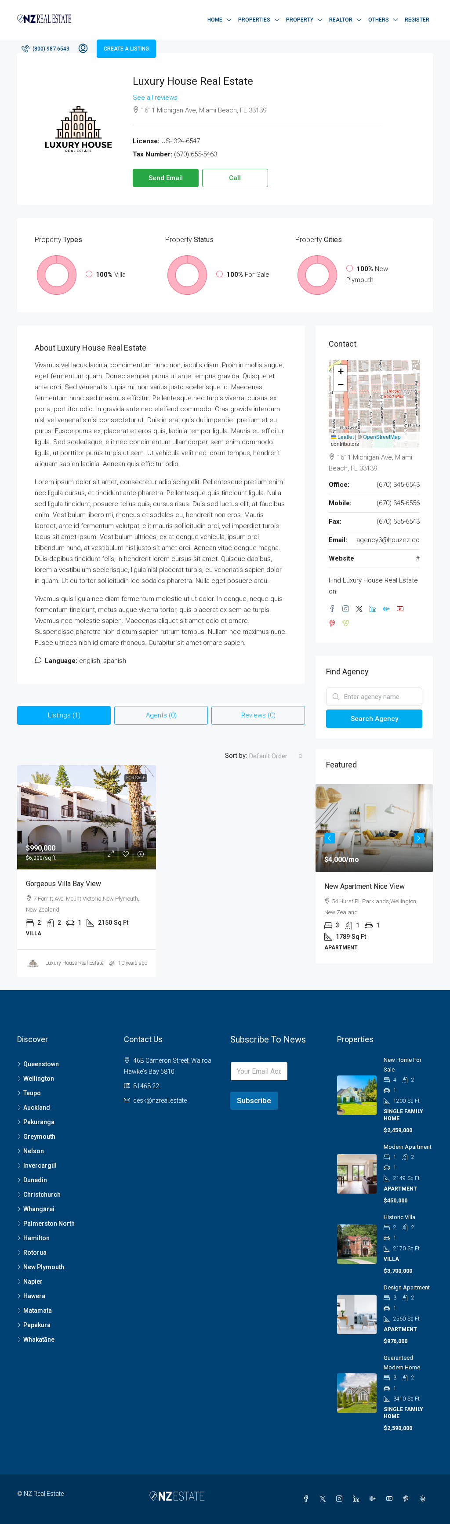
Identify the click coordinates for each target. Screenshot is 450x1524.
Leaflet (345, 436)
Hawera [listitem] (34, 1296)
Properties (254, 20)
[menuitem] (45, 48)
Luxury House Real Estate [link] (74, 963)
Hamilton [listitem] (36, 1238)
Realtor (340, 20)
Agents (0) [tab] (161, 715)
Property (299, 20)
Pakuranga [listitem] (38, 1122)
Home (214, 20)
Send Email (166, 178)
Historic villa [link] (399, 1217)
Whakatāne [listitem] (38, 1339)
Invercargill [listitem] (40, 1165)
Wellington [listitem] (38, 1078)
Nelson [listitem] (33, 1151)
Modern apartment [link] (408, 1147)
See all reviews (155, 97)
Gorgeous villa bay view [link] (63, 884)
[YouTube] (391, 1498)
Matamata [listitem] (37, 1310)
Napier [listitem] (33, 1281)
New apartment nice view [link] (364, 886)
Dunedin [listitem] (35, 1180)
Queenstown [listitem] (41, 1064)
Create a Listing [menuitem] (126, 49)
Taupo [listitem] (32, 1093)
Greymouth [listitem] (39, 1136)
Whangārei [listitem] (38, 1209)
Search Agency (374, 719)
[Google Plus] (374, 1498)
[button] (340, 371)
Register (417, 20)
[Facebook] (307, 1498)
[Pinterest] (408, 1498)
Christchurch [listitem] (42, 1194)
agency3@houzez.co (388, 540)
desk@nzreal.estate (160, 1100)
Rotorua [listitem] (35, 1252)
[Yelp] (424, 1498)
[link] (86, 817)
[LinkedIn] (358, 1498)
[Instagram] (341, 1498)
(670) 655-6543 (398, 521)
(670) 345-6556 (398, 503)
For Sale (135, 777)
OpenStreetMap (382, 436)
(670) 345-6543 (398, 485)
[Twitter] (324, 1498)
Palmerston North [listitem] (49, 1223)
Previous (329, 838)
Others (378, 20)
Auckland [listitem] (36, 1107)
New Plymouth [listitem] (43, 1267)
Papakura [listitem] (37, 1325)
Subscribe (254, 1100)
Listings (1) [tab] (64, 715)
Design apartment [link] (407, 1287)
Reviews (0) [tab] (258, 715)
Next (419, 838)
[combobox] (276, 756)
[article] (374, 873)
